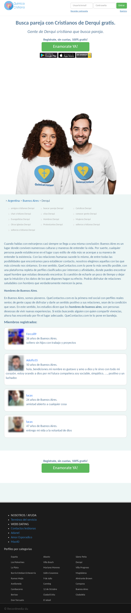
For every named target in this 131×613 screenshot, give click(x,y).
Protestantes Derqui (53, 224)
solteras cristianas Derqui (88, 224)
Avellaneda (16, 584)
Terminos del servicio (24, 520)
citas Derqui (49, 214)
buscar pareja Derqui (53, 208)
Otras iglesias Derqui (21, 224)
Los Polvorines (17, 562)
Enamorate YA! (65, 47)
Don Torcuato (17, 600)
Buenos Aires (31, 201)
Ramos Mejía (17, 578)
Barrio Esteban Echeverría (23, 573)
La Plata (15, 567)
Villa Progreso (82, 567)
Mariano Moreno (51, 567)
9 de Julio (47, 578)
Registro (123, 11)
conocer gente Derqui (86, 214)
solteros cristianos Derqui (23, 230)
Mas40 (15, 542)
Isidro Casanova (50, 573)
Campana (80, 584)
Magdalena (81, 573)
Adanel (15, 533)
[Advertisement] (65, 83)
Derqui (79, 562)
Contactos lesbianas (23, 528)
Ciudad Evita (49, 595)
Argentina (14, 201)
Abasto (46, 557)
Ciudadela (80, 595)
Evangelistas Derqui (20, 219)
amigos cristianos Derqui (22, 208)
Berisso (14, 595)
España (14, 557)
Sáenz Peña (81, 557)
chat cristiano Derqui (21, 214)
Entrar (122, 5)
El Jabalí (47, 600)
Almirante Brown (84, 578)
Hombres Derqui (51, 219)
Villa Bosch (48, 562)
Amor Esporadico (21, 537)
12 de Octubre (50, 589)
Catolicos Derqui (83, 208)
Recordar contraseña (79, 11)
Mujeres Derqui (83, 219)
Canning (47, 584)
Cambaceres (17, 589)
